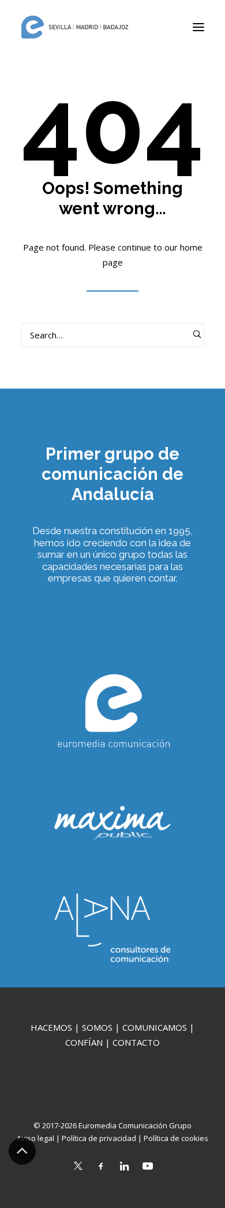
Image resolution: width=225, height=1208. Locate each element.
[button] (198, 27)
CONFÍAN (84, 1042)
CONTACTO (136, 1042)
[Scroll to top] (22, 1150)
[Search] (112, 335)
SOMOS (97, 1027)
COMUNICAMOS (154, 1027)
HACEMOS (51, 1027)
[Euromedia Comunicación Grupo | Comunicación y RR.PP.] (75, 27)
